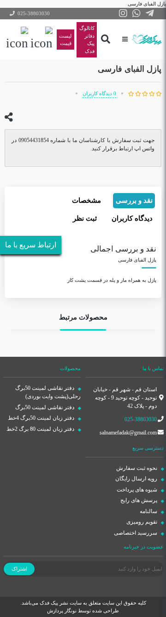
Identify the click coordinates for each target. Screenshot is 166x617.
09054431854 (33, 140)
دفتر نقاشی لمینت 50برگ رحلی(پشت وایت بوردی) (48, 392)
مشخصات (86, 200)
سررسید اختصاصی (136, 533)
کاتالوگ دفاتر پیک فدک (87, 39)
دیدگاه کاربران (132, 218)
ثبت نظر (85, 218)
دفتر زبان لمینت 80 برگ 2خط (41, 429)
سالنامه (149, 511)
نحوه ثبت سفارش (137, 468)
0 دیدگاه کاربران (99, 93)
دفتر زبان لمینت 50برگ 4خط (42, 418)
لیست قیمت (65, 39)
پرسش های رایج (139, 500)
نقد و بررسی (134, 200)
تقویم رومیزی (142, 522)
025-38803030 (141, 419)
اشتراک (19, 568)
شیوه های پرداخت (138, 489)
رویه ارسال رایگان (137, 478)
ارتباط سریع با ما (30, 245)
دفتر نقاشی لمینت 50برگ (45, 407)
